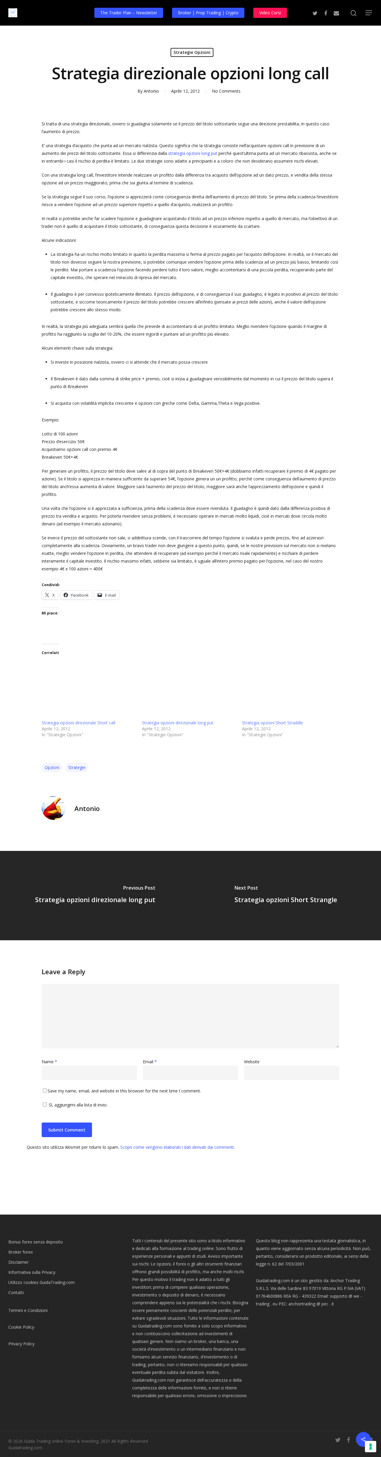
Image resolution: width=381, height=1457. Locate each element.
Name (49, 1061)
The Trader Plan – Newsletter (128, 12)
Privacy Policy (21, 1344)
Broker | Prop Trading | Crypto (208, 12)
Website (252, 1061)
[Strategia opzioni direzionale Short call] (89, 688)
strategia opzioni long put (192, 153)
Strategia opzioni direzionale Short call (78, 723)
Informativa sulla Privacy (31, 1272)
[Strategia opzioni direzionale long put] (189, 688)
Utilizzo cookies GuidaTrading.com (41, 1282)
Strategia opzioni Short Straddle (272, 723)
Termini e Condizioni (28, 1310)
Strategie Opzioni (192, 52)
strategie (76, 767)
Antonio (151, 91)
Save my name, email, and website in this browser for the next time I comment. (124, 1091)
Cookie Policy (21, 1327)
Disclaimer (18, 1262)
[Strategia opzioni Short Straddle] (289, 688)
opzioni (52, 767)
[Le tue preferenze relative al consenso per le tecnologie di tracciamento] (370, 1446)
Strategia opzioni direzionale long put (177, 723)
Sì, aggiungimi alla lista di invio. (77, 1105)
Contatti (16, 1292)
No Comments (226, 91)
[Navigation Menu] (369, 13)
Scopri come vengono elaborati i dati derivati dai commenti (177, 1147)
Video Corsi (270, 12)
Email (150, 1061)
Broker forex (20, 1252)
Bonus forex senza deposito (35, 1242)
